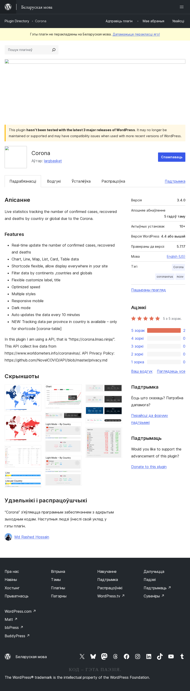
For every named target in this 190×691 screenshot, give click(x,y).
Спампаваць (171, 157)
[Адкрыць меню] (182, 7)
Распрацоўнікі (109, 588)
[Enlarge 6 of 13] (75, 418)
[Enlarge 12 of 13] (116, 424)
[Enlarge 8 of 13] (75, 462)
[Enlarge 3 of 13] (35, 451)
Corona (178, 267)
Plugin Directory (17, 21)
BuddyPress (17, 636)
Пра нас (12, 571)
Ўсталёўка (81, 181)
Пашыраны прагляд (148, 290)
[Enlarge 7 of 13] (75, 428)
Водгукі (54, 181)
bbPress (14, 627)
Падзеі (150, 579)
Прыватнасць (16, 596)
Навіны (11, 579)
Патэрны (58, 596)
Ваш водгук (141, 371)
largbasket (53, 160)
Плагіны (58, 588)
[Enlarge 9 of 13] (116, 390)
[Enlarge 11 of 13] (116, 413)
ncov (180, 276)
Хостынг (12, 588)
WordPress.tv (111, 596)
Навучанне (107, 571)
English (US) (176, 256)
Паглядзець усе (171, 371)
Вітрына (58, 571)
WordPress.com (20, 611)
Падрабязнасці (23, 181)
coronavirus (165, 276)
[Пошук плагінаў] (53, 49)
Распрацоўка (113, 181)
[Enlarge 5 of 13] (75, 390)
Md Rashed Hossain (31, 537)
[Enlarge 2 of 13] (35, 421)
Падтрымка (175, 181)
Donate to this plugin (149, 466)
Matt (11, 619)
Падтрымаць (157, 588)
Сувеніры (154, 596)
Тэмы (56, 579)
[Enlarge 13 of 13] (116, 433)
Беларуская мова (31, 656)
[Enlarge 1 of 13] (35, 390)
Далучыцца (154, 571)
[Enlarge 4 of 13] (35, 477)
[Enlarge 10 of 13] (116, 401)
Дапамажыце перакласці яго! (136, 34)
